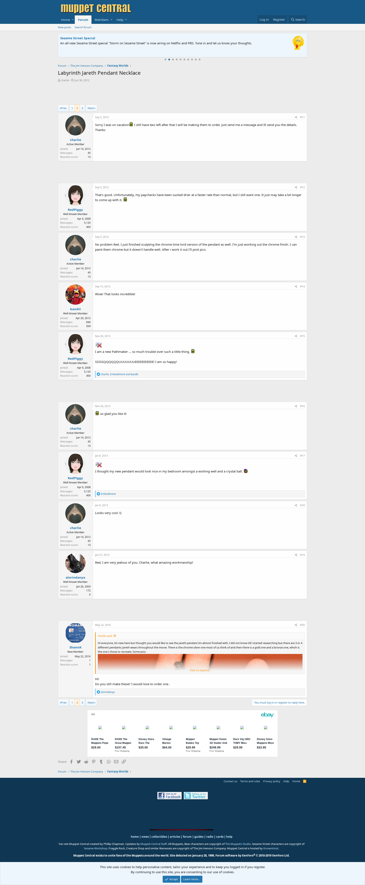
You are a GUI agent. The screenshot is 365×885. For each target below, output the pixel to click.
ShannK (75, 647)
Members (102, 20)
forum (187, 837)
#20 (302, 625)
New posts (64, 27)
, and (119, 374)
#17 (302, 455)
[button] (73, 19)
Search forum (83, 27)
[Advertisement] (182, 93)
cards (219, 837)
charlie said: (105, 636)
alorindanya (75, 577)
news (145, 837)
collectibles (159, 837)
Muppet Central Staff (153, 844)
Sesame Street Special (77, 38)
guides (198, 837)
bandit (75, 309)
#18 (302, 505)
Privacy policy (271, 781)
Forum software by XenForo (252, 855)
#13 (302, 237)
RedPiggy (75, 209)
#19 (302, 555)
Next (91, 108)
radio (209, 837)
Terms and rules (250, 781)
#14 (302, 286)
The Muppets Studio (238, 844)
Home (65, 20)
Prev (64, 108)
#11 (302, 117)
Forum (83, 20)
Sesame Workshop (95, 848)
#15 (302, 336)
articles (175, 837)
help (229, 837)
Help (120, 20)
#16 (302, 406)
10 (199, 59)
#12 (302, 187)
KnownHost (270, 848)
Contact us (230, 781)
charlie (65, 80)
